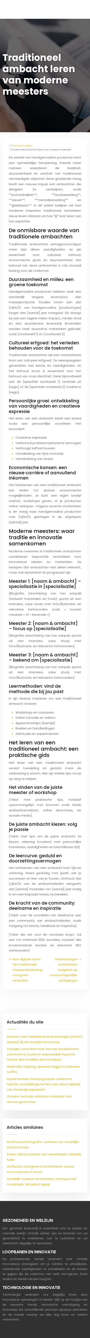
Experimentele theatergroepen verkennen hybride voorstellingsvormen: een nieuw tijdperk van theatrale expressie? (43, 1084)
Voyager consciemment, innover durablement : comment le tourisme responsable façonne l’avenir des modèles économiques (43, 1054)
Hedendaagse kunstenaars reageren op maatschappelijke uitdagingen (63, 970)
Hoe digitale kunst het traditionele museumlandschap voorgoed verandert (28, 970)
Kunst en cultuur (22, 145)
